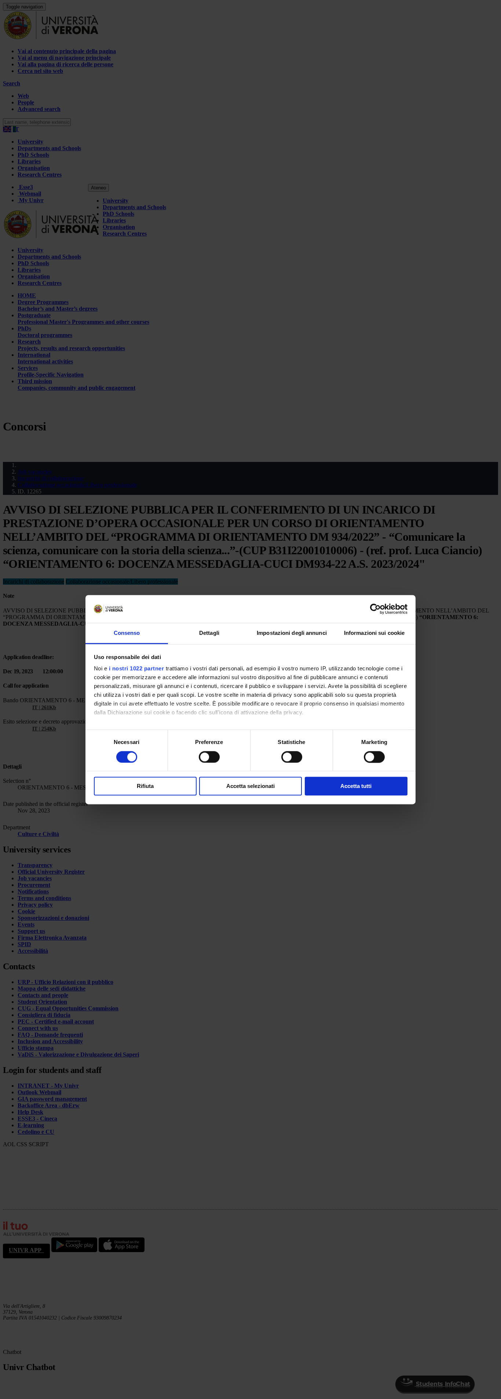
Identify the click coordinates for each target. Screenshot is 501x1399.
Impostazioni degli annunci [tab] (292, 633)
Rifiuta (145, 786)
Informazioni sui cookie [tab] (374, 633)
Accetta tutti (356, 786)
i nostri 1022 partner (136, 669)
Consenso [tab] (127, 633)
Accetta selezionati (250, 786)
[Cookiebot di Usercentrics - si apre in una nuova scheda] (375, 608)
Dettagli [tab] (209, 633)
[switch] (209, 757)
